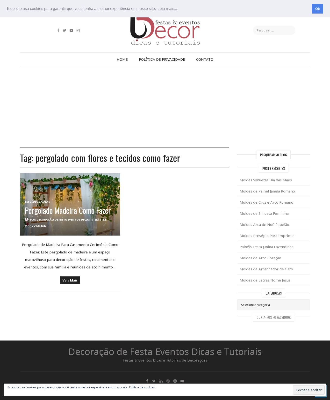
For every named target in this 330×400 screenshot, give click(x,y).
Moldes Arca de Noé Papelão (264, 224)
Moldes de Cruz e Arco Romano (266, 202)
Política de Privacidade (162, 59)
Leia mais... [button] (167, 9)
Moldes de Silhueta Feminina (264, 213)
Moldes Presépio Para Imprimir (267, 235)
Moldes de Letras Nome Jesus (265, 280)
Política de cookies (142, 387)
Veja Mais (70, 280)
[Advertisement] (165, 107)
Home (122, 59)
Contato (204, 59)
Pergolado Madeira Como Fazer (68, 210)
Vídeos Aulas (40, 201)
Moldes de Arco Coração (260, 257)
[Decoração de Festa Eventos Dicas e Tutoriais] (165, 20)
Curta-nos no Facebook (274, 317)
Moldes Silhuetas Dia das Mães (266, 180)
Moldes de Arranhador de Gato (266, 269)
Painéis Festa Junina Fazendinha (267, 246)
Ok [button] (317, 9)
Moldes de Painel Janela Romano (267, 191)
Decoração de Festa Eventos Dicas (63, 219)
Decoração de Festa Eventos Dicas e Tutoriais (165, 351)
